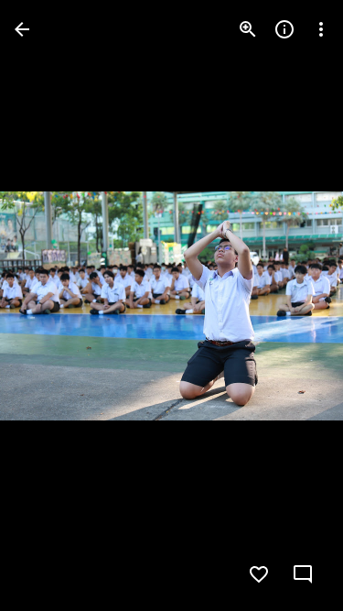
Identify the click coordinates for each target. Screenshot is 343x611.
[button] (51, 306)
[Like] (259, 574)
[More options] (321, 29)
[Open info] (284, 29)
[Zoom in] (248, 29)
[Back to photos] (22, 29)
